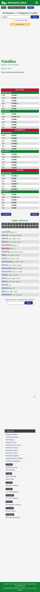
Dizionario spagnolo (12, 455)
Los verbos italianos (12, 492)
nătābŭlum (11, 294)
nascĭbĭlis (9, 232)
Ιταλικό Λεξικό (10, 511)
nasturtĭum (11, 271)
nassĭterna (12, 261)
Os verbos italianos (12, 498)
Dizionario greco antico (13, 445)
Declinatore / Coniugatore (16, 7)
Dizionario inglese (11, 450)
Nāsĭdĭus (30, 7)
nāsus (10, 278)
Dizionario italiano (12, 434)
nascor (11, 235)
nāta (9, 291)
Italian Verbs (10, 479)
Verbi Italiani (10, 440)
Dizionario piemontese (13, 461)
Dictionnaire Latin (11, 467)
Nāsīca (11, 242)
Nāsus (10, 281)
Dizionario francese (12, 448)
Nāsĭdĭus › (34, 214)
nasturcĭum (12, 268)
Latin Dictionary (11, 476)
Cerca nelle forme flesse (21, 20)
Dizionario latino (11, 442)
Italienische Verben (12, 485)
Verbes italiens (10, 470)
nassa (10, 258)
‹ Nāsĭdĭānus (6, 214)
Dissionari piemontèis (13, 517)
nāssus (11, 265)
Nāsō (10, 255)
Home (4, 7)
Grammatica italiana (12, 437)
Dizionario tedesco (12, 453)
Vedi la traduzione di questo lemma (12, 72)
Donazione (20, 24)
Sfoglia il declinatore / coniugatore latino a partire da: (20, 299)
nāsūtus (8, 288)
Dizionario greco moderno (14, 458)
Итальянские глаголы (13, 504)
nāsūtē (6, 284)
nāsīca (11, 238)
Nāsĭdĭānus (9, 245)
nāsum (9, 275)
